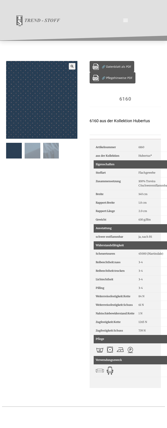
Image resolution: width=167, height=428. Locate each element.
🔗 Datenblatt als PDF (116, 67)
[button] (126, 20)
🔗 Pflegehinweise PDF (117, 78)
